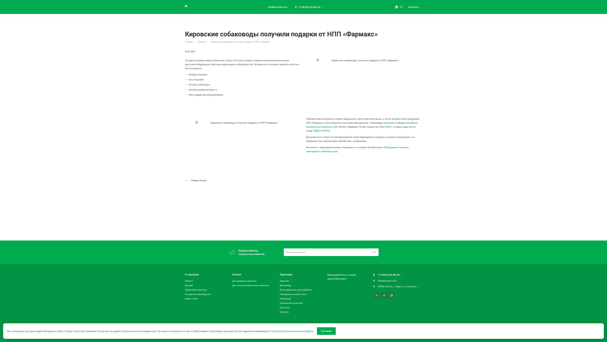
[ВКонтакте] (376, 295)
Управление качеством (196, 290)
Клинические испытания (291, 303)
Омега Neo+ (385, 126)
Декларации (285, 285)
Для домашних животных (244, 281)
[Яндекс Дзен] (392, 295)
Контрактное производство (198, 294)
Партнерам (286, 274)
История (189, 285)
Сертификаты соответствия (293, 294)
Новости (189, 281)
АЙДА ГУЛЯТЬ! (321, 130)
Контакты (413, 7)
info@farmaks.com (278, 7)
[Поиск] (420, 18)
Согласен (326, 331)
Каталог (236, 274)
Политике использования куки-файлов (292, 331)
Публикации (285, 299)
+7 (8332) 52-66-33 (309, 7)
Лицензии (284, 281)
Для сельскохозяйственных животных (250, 285)
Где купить (285, 307)
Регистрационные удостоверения (295, 290)
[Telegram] (384, 295)
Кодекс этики (191, 299)
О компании (192, 274)
